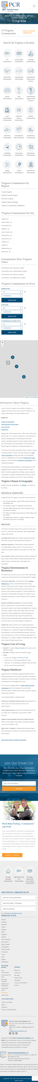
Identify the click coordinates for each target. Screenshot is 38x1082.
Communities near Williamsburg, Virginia (13, 278)
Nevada (3, 937)
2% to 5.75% (24, 657)
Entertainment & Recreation (9, 424)
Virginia (3, 959)
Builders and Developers (5, 985)
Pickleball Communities (7, 154)
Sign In (4, 1004)
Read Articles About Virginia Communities (13, 740)
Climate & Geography (7, 422)
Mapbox (28, 397)
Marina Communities (31, 117)
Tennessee (4, 952)
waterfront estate (29, 458)
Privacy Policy (18, 978)
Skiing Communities (7, 172)
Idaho (3, 932)
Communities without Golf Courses (31, 98)
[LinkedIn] (16, 1033)
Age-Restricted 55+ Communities (19, 875)
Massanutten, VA (6, 235)
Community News (4, 989)
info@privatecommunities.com (18, 1031)
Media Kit (4, 1007)
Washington (4, 962)
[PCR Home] (5, 1023)
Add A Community (7, 1002)
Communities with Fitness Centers (31, 79)
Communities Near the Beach (19, 136)
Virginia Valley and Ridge (9, 202)
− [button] (2, 345)
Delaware (4, 924)
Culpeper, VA (5, 229)
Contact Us (17, 973)
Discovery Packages (4, 980)
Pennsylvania (5, 947)
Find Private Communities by (15, 892)
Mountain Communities (7, 136)
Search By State (8, 915)
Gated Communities (7, 97)
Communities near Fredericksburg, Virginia (14, 271)
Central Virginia (6, 192)
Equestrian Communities (7, 78)
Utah (2, 957)
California (4, 922)
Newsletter (4, 992)
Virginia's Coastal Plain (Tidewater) (12, 205)
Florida (3, 927)
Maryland (4, 934)
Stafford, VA (5, 242)
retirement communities (24, 460)
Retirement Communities (31, 154)
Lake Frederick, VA (7, 232)
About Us (17, 970)
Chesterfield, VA (6, 225)
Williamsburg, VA (6, 248)
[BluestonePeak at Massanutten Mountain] (8, 363)
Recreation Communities (19, 154)
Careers (16, 985)
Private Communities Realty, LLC (18, 1053)
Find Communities (5, 971)
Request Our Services (12, 855)
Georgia (3, 929)
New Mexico (5, 942)
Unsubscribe (4, 995)
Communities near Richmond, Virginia (12, 274)
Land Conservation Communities (7, 118)
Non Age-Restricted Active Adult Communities (30, 880)
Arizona (3, 919)
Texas (3, 954)
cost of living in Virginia (18, 648)
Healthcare (4, 429)
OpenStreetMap (34, 397)
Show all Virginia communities (29, 32)
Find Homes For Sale (6, 976)
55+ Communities (7, 56)
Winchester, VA (6, 252)
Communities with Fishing (19, 78)
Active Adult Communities (19, 61)
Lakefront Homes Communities (19, 118)
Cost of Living (5, 427)
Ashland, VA (4, 219)
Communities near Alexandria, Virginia (12, 268)
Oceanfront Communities (31, 136)
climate (24, 485)
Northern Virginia (7, 199)
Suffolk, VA (4, 245)
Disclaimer (17, 980)
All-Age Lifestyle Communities (8, 879)
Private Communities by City (13, 913)
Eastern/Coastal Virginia (9, 195)
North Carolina (5, 944)
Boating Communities (31, 61)
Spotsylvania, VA (6, 238)
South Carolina (5, 949)
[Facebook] (10, 1033)
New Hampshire (6, 939)
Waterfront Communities (31, 172)
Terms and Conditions (20, 983)
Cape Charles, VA (6, 222)
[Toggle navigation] (34, 6)
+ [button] (2, 342)
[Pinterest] (13, 1033)
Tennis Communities (19, 172)
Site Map (17, 975)
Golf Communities (19, 97)
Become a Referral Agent (9, 1009)
